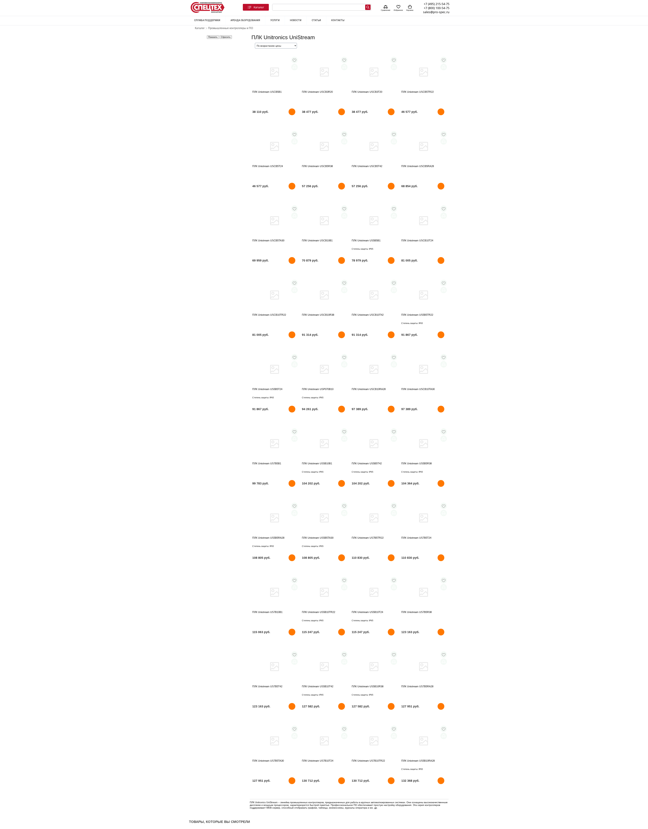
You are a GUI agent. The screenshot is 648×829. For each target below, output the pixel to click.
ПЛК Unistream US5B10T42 (317, 686)
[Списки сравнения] (386, 7)
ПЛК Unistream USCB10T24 (417, 240)
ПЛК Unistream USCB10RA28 (369, 389)
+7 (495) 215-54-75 (436, 4)
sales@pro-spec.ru (436, 12)
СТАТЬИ (316, 20)
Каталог (259, 7)
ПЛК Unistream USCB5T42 (367, 166)
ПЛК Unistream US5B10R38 (367, 686)
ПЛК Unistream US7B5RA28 (417, 686)
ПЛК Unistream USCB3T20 (367, 91)
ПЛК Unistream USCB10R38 (318, 314)
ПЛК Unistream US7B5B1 (266, 463)
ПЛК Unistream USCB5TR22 (417, 91)
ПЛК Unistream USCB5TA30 (268, 240)
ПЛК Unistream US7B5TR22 (368, 537)
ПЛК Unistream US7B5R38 (416, 612)
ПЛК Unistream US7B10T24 (317, 760)
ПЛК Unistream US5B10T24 (367, 612)
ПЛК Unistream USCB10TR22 (269, 314)
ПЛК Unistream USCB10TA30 (418, 389)
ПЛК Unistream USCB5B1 (267, 91)
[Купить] (292, 111)
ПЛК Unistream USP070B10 (317, 389)
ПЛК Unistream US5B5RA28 (268, 537)
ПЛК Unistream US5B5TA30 (317, 537)
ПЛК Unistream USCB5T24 (267, 166)
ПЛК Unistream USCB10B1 (317, 240)
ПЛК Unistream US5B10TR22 (318, 612)
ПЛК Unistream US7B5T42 (267, 686)
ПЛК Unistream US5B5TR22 (417, 314)
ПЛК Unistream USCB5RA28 (417, 166)
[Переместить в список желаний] (294, 60)
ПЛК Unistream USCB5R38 (317, 166)
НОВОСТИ (295, 20)
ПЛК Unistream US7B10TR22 (368, 760)
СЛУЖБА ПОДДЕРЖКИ (207, 20)
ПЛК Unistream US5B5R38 (416, 463)
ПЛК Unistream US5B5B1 (366, 240)
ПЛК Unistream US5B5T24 (267, 389)
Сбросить (226, 37)
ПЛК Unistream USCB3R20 (317, 91)
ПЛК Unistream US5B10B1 (317, 463)
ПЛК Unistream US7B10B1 (267, 612)
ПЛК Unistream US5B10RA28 (418, 760)
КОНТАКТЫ (337, 20)
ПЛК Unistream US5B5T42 (367, 463)
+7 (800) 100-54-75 (436, 8)
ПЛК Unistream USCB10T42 (368, 314)
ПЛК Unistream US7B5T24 (416, 537)
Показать (213, 37)
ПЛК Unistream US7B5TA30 (268, 760)
